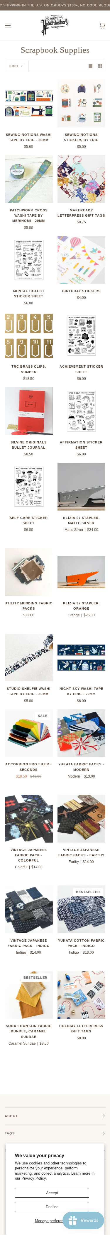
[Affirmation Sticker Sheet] (81, 411)
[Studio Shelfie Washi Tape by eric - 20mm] (29, 658)
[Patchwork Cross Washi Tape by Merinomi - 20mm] (29, 179)
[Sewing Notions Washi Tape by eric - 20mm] (29, 103)
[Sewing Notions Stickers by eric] (81, 103)
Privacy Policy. (34, 1178)
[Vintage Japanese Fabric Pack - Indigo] (29, 909)
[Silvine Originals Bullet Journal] (29, 411)
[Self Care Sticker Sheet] (29, 487)
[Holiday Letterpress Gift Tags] (81, 995)
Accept (52, 1193)
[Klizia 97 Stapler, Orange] (81, 572)
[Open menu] (13, 25)
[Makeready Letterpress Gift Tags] (81, 179)
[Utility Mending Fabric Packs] (29, 572)
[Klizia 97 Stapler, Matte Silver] (81, 487)
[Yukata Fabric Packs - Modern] (81, 733)
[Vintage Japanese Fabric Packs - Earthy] (81, 819)
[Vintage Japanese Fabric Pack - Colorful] (29, 819)
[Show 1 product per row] (90, 66)
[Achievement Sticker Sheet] (81, 335)
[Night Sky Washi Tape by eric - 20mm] (81, 658)
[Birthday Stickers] (81, 260)
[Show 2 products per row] (100, 66)
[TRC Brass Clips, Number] (29, 335)
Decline (52, 1207)
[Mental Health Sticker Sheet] (29, 260)
